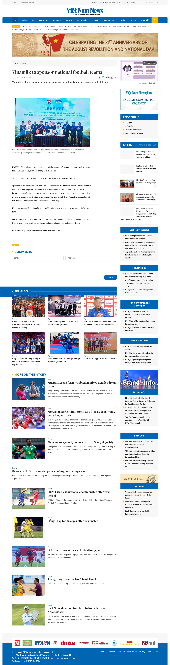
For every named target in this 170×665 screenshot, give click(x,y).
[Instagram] (112, 78)
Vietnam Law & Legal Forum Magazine (105, 2)
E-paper (129, 117)
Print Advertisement (133, 129)
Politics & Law (28, 20)
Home (17, 63)
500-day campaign (50, 30)
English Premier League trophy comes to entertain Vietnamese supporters (26, 361)
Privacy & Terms (145, 652)
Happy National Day (70, 30)
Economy (43, 20)
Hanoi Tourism (117, 26)
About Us (143, 2)
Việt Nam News (85, 11)
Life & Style (82, 20)
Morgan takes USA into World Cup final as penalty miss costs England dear (82, 413)
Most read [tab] (147, 145)
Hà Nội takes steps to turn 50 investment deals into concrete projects (137, 314)
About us (121, 652)
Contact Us (153, 2)
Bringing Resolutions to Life (36, 26)
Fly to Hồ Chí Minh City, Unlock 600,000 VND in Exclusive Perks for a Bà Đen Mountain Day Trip (140, 401)
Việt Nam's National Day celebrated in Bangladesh (146, 181)
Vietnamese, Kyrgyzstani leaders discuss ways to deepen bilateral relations (146, 197)
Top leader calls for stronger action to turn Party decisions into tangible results (140, 255)
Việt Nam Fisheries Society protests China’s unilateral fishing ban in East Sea (139, 463)
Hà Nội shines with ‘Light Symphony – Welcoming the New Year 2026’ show (139, 283)
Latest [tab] (128, 145)
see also (21, 291)
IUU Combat (33, 30)
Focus (16, 26)
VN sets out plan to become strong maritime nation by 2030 (138, 237)
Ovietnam (134, 2)
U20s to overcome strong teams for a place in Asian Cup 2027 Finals (100, 323)
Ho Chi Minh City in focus (136, 26)
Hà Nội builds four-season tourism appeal (138, 348)
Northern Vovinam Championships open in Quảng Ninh (64, 360)
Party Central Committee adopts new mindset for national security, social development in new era (140, 245)
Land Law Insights (100, 26)
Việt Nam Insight (18, 30)
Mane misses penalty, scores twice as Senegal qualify (80, 442)
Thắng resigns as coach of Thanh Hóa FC (73, 579)
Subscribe (129, 126)
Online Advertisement (134, 133)
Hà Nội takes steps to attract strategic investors (139, 329)
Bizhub (125, 2)
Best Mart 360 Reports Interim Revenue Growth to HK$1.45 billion (146, 154)
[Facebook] (99, 77)
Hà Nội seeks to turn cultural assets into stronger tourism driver (139, 354)
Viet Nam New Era (56, 26)
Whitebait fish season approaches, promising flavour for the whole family (138, 495)
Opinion (122, 20)
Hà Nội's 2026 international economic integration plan (140, 322)
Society (69, 20)
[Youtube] (107, 78)
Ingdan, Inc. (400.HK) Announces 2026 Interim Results (146, 168)
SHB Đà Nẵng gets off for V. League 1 (100, 360)
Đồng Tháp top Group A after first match (73, 521)
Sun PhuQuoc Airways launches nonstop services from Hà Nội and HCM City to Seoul (138, 420)
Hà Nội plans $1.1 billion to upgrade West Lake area (139, 291)
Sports (95, 20)
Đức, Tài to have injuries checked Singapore (75, 550)
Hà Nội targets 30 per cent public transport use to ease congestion (138, 361)
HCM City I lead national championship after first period (79, 493)
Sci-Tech (57, 20)
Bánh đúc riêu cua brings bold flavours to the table (137, 512)
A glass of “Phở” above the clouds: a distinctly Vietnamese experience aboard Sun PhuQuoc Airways (139, 410)
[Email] (116, 77)
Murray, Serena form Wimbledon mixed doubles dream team (82, 384)
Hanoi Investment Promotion (78, 26)
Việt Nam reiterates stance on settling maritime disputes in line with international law (140, 454)
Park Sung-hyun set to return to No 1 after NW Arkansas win (76, 610)
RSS (156, 652)
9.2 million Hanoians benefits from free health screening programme (139, 275)
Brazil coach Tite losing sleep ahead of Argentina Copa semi (49, 471)
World (133, 20)
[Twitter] (103, 77)
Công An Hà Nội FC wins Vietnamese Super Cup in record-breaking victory (27, 324)
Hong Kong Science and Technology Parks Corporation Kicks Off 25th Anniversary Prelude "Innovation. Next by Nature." (139, 213)
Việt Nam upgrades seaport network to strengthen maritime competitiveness (139, 444)
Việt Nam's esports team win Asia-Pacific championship (63, 323)
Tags (15, 245)
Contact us (132, 652)
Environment (108, 20)
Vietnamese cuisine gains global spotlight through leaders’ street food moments (140, 504)
